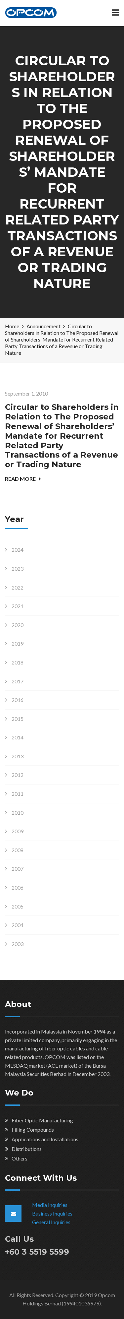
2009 (17, 831)
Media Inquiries (49, 1205)
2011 (17, 793)
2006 (17, 887)
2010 (17, 812)
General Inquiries (51, 1222)
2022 (17, 587)
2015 (17, 719)
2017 (17, 681)
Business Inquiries (52, 1213)
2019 (17, 643)
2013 (17, 756)
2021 (17, 606)
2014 (17, 737)
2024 (17, 549)
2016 (17, 700)
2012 (17, 775)
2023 (17, 568)
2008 (17, 850)
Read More (20, 478)
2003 (17, 944)
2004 (17, 925)
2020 (17, 625)
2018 (17, 662)
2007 (17, 868)
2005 (17, 906)
